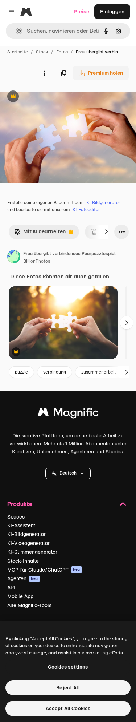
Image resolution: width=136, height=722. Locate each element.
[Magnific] (68, 414)
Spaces (16, 516)
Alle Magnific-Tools (29, 605)
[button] (68, 473)
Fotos (62, 52)
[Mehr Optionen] (44, 73)
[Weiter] (106, 232)
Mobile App (20, 596)
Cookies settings (68, 667)
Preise (81, 11)
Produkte (19, 504)
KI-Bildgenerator (103, 203)
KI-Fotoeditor (86, 210)
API (11, 587)
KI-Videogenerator (28, 543)
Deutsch (68, 473)
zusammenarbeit (98, 372)
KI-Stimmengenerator (32, 552)
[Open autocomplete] (16, 31)
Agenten (22, 578)
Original (46, 97)
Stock (42, 52)
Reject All (67, 688)
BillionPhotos (36, 261)
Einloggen (112, 11)
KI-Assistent (21, 525)
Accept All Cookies (68, 708)
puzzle (21, 372)
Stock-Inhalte (23, 561)
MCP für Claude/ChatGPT (43, 569)
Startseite (17, 52)
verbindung (54, 372)
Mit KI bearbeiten (40, 233)
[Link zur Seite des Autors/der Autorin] (13, 257)
